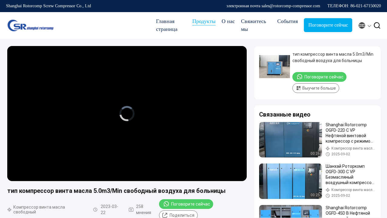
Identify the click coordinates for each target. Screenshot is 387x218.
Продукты (204, 21)
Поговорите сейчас (328, 25)
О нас (228, 21)
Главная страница (166, 25)
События (287, 21)
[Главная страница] (30, 25)
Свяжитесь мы (253, 25)
